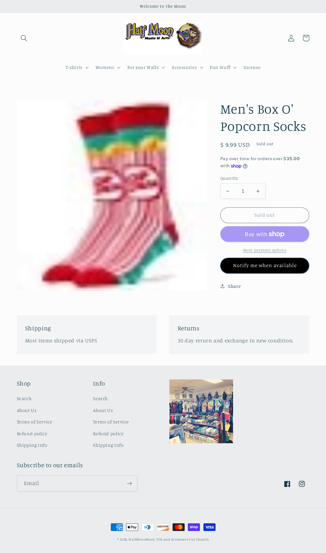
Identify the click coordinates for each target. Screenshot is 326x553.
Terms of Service (35, 421)
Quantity (229, 178)
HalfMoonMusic (142, 539)
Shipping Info (32, 445)
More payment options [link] (265, 250)
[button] (24, 38)
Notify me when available (265, 265)
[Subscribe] (129, 483)
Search (24, 398)
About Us (27, 410)
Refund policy (32, 433)
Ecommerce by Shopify (190, 539)
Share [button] (234, 286)
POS (160, 539)
